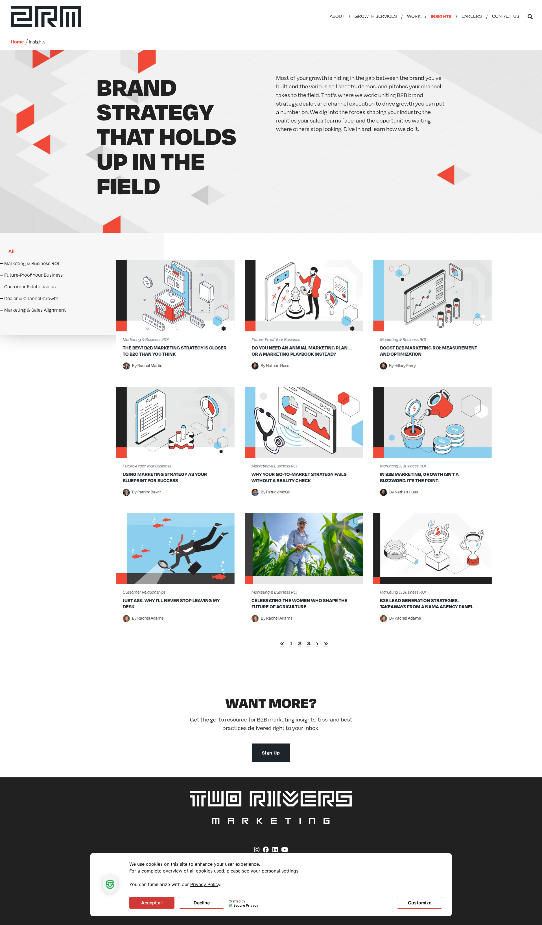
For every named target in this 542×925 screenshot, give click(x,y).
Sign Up (271, 753)
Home (17, 42)
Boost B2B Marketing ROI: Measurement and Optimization (428, 351)
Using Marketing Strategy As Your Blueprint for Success (165, 477)
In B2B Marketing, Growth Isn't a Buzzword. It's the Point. (419, 477)
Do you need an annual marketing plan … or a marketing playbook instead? (301, 351)
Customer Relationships (144, 592)
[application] (271, 884)
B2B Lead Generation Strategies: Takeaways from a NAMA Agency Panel (426, 603)
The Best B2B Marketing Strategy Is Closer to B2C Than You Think (175, 351)
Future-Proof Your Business (276, 339)
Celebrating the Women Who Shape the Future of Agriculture (300, 603)
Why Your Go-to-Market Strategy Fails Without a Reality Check (299, 477)
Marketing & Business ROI (146, 339)
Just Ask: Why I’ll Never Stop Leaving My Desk (171, 603)
